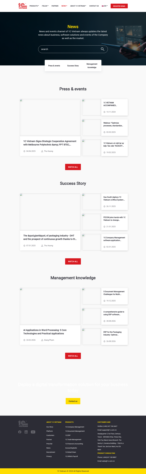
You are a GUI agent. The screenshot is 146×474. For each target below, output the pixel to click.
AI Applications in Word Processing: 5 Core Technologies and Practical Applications (44, 332)
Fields (44, 6)
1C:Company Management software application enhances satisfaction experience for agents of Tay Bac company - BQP (114, 239)
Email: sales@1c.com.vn (106, 461)
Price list (49, 444)
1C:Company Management (74, 427)
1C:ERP (67, 435)
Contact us (94, 6)
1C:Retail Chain (70, 452)
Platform (49, 431)
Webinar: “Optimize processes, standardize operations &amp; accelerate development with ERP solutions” (113, 124)
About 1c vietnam (77, 6)
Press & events (54, 66)
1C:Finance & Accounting (74, 444)
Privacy (49, 456)
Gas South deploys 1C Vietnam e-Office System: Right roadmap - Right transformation (113, 198)
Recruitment (50, 452)
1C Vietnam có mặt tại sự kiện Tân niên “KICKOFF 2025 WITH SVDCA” (113, 144)
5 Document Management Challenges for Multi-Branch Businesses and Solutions (113, 293)
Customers (50, 435)
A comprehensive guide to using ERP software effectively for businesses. (113, 313)
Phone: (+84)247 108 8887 (107, 457)
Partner (55, 6)
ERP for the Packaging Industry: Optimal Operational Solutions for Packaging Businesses (113, 333)
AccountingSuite (71, 448)
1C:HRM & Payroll (71, 456)
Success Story (73, 66)
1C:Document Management (75, 431)
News (63, 6)
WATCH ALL (73, 167)
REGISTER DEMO (119, 6)
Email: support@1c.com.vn (107, 430)
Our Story (49, 427)
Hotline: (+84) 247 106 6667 (107, 426)
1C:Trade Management (73, 439)
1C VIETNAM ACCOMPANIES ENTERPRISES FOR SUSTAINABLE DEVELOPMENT (111, 104)
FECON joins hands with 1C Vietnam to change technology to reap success (114, 219)
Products (34, 6)
